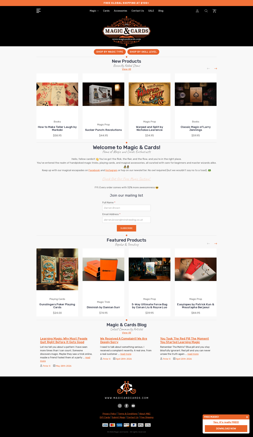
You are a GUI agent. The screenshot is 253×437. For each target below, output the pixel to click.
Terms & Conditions (127, 413)
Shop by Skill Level (143, 51)
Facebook (94, 170)
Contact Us (137, 10)
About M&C (145, 413)
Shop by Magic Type (109, 51)
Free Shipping (146, 417)
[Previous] (208, 69)
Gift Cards (105, 417)
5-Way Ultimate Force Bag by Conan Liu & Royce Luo (149, 306)
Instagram (111, 170)
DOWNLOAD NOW (226, 428)
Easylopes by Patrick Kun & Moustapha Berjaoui (195, 306)
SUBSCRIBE (126, 228)
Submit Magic (118, 417)
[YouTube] (133, 405)
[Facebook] (126, 405)
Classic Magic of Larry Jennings (196, 128)
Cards (106, 10)
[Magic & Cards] (126, 35)
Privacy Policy (109, 413)
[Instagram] (120, 405)
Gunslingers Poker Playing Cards (57, 306)
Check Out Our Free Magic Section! (126, 178)
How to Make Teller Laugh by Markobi (57, 128)
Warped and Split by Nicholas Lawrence (149, 128)
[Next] (215, 69)
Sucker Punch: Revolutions (103, 130)
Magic (93, 10)
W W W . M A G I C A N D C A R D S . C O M (126, 398)
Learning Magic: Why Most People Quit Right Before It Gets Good (63, 340)
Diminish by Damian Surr (103, 307)
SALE (151, 10)
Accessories (120, 10)
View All (126, 69)
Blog (160, 10)
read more (125, 354)
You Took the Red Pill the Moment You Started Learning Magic (184, 340)
